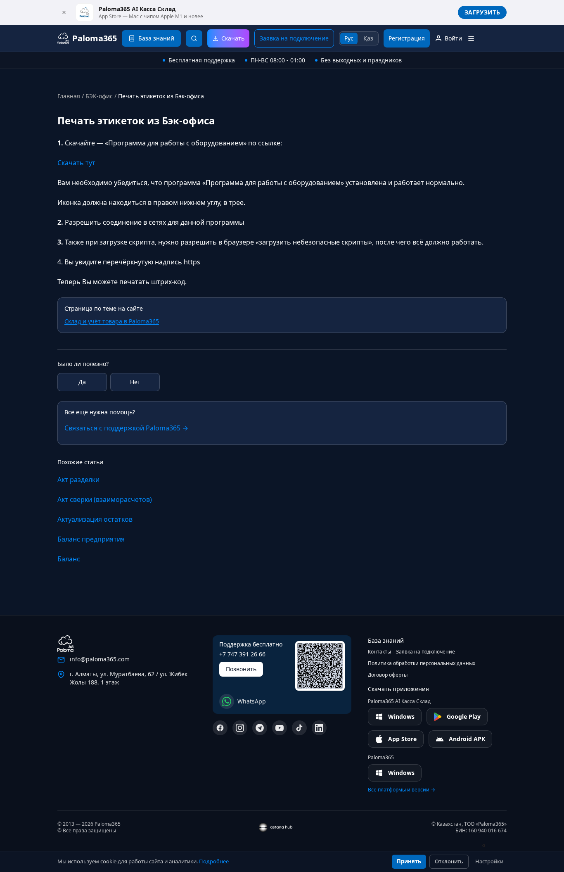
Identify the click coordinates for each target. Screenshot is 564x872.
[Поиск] (194, 38)
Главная (68, 96)
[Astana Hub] (488, 845)
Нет (135, 382)
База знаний (386, 640)
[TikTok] (299, 727)
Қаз (368, 38)
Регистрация (407, 38)
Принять (409, 861)
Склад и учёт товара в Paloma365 (111, 321)
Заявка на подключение (294, 38)
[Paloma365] (65, 643)
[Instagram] (239, 727)
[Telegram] (259, 727)
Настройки (489, 861)
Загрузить (482, 12)
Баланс (68, 558)
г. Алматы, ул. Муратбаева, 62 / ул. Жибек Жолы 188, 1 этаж (128, 678)
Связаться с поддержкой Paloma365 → (126, 427)
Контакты (379, 652)
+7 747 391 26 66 (242, 654)
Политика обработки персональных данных (421, 663)
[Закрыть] (64, 12)
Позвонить (241, 669)
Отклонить (449, 861)
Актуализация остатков (95, 519)
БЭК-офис (99, 96)
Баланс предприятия (91, 539)
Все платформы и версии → (401, 789)
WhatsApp (251, 701)
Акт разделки (78, 479)
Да (82, 382)
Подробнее (214, 861)
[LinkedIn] (319, 727)
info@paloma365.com (100, 659)
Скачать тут (76, 162)
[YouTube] (279, 727)
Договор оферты (388, 675)
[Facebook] (220, 727)
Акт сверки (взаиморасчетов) (104, 499)
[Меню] (471, 38)
